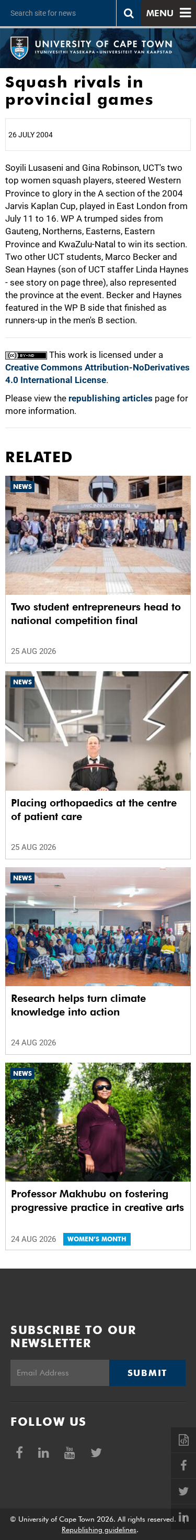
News (22, 486)
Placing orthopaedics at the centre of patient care (94, 809)
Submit (147, 1373)
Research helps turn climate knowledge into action (78, 1005)
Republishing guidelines (99, 1529)
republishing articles (110, 398)
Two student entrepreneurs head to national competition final (96, 613)
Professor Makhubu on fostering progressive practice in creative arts (97, 1200)
